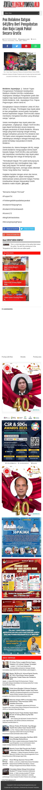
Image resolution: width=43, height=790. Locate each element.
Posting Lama (37, 357)
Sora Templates (14, 787)
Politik (16, 40)
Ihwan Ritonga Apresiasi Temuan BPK (21, 760)
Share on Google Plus (13, 234)
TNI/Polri (25, 40)
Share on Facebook (12, 229)
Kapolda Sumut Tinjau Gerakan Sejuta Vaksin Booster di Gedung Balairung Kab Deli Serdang (24, 714)
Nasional (5, 40)
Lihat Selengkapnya (8, 780)
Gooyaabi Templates (33, 787)
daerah (34, 39)
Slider (20, 40)
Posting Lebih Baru (7, 357)
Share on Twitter (29, 229)
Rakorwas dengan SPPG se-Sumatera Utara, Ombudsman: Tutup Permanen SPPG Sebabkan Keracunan (23, 701)
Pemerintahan (11, 40)
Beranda (23, 357)
